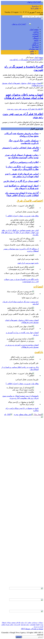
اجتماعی (35, 34)
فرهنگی (36, 38)
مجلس (29, 622)
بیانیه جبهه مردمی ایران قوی (28, 263)
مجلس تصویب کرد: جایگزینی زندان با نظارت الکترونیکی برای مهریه (22, 167)
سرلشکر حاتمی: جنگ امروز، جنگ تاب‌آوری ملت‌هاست (24, 141)
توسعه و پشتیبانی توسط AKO (32, 629)
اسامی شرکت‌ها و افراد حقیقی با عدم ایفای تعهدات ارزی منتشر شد (22, 175)
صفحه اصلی (34, 29)
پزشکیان (40, 622)
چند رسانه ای (34, 49)
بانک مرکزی (17, 624)
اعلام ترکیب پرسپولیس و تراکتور (24, 162)
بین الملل (35, 45)
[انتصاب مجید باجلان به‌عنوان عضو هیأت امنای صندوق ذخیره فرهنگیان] (22, 85)
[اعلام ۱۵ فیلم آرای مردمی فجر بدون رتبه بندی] (25, 109)
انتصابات (38, 286)
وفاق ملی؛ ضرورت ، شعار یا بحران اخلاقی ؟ (22, 216)
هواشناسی (32, 624)
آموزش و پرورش (38, 626)
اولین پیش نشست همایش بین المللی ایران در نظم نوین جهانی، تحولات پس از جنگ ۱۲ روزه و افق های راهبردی (20, 232)
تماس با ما (35, 8)
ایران (25, 622)
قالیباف (18, 622)
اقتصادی (35, 36)
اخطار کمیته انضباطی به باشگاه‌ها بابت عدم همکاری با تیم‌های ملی (21, 187)
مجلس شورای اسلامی (7, 624)
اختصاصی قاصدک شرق (30, 200)
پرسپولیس (35, 622)
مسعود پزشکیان (11, 622)
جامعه (36, 40)
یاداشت (39, 352)
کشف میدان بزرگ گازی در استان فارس (21, 181)
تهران (41, 624)
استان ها (35, 47)
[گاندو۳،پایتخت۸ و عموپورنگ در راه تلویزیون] (26, 60)
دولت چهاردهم (25, 624)
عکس (32, 51)
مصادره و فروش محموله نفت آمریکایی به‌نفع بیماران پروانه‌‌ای (21, 134)
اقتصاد (37, 624)
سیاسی (36, 32)
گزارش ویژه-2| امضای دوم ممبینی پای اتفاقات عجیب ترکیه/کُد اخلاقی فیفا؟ (22, 194)
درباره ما (35, 6)
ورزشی (36, 42)
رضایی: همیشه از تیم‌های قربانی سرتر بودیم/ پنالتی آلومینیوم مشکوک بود (22, 156)
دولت (22, 622)
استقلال (4, 622)
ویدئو (32, 53)
